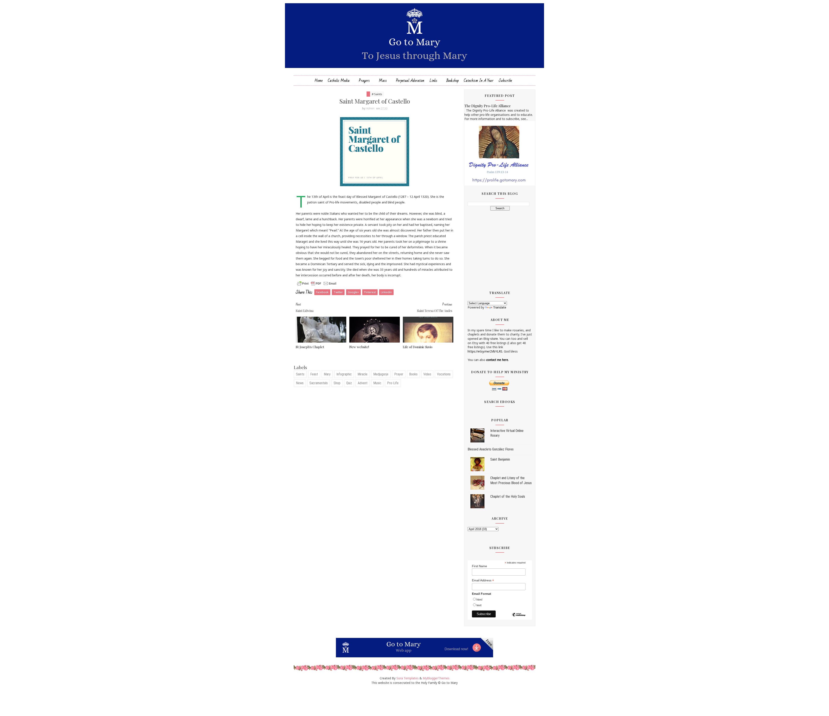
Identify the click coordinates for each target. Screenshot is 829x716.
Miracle (362, 374)
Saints (300, 374)
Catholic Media (339, 80)
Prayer (398, 374)
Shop (337, 383)
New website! (359, 347)
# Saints (377, 94)
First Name (479, 566)
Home (319, 80)
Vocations (444, 374)
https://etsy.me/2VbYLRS (485, 351)
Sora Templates (407, 678)
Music (377, 383)
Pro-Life (393, 383)
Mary (327, 374)
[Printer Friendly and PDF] (317, 283)
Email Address (483, 580)
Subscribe (505, 80)
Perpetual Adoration (410, 80)
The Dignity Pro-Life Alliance (487, 105)
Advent (362, 383)
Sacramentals (318, 383)
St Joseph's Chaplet (310, 347)
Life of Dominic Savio (417, 347)
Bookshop (452, 80)
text (478, 605)
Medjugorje (380, 374)
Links (433, 80)
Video (427, 374)
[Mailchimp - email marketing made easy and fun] (518, 618)
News (300, 383)
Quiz (349, 383)
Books (413, 374)
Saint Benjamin (500, 459)
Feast (314, 374)
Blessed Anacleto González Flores (491, 449)
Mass (383, 80)
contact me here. (497, 360)
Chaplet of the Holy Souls (507, 496)
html (479, 599)
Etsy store (490, 339)
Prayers (364, 80)
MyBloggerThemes (436, 678)
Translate (499, 307)
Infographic (344, 374)
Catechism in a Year (479, 80)
